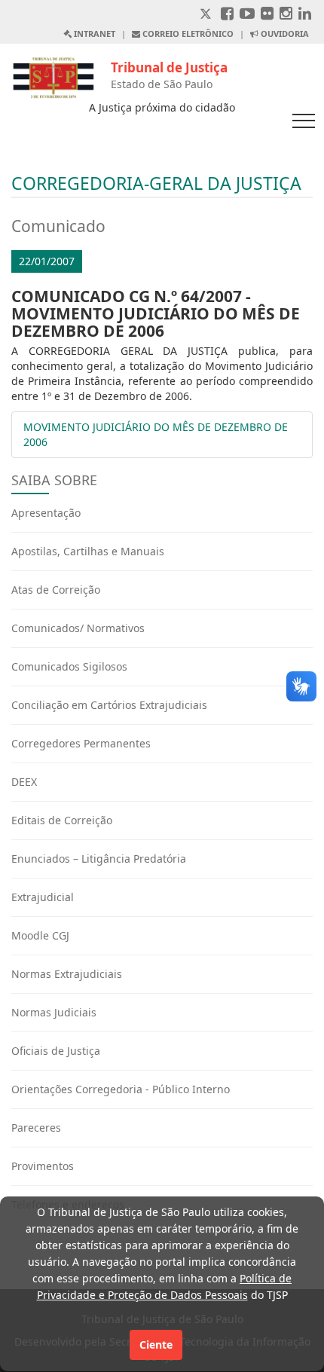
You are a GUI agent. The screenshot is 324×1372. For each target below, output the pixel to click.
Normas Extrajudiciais (66, 974)
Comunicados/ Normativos (78, 628)
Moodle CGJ (40, 935)
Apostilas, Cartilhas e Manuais (87, 551)
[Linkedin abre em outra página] (305, 15)
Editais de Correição (61, 820)
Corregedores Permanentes (81, 743)
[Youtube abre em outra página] (247, 15)
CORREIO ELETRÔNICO (187, 33)
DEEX (24, 782)
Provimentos (42, 1166)
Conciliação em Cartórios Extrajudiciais (109, 705)
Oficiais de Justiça (55, 1051)
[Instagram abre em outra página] (286, 15)
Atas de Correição (55, 589)
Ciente (156, 1344)
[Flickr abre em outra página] (267, 15)
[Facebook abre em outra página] (227, 15)
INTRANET (93, 33)
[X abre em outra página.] (207, 15)
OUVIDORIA (283, 33)
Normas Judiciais (53, 1012)
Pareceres (36, 1127)
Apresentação (46, 513)
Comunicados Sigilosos (69, 666)
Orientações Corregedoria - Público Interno (120, 1089)
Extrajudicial (42, 897)
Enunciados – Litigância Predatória (98, 858)
